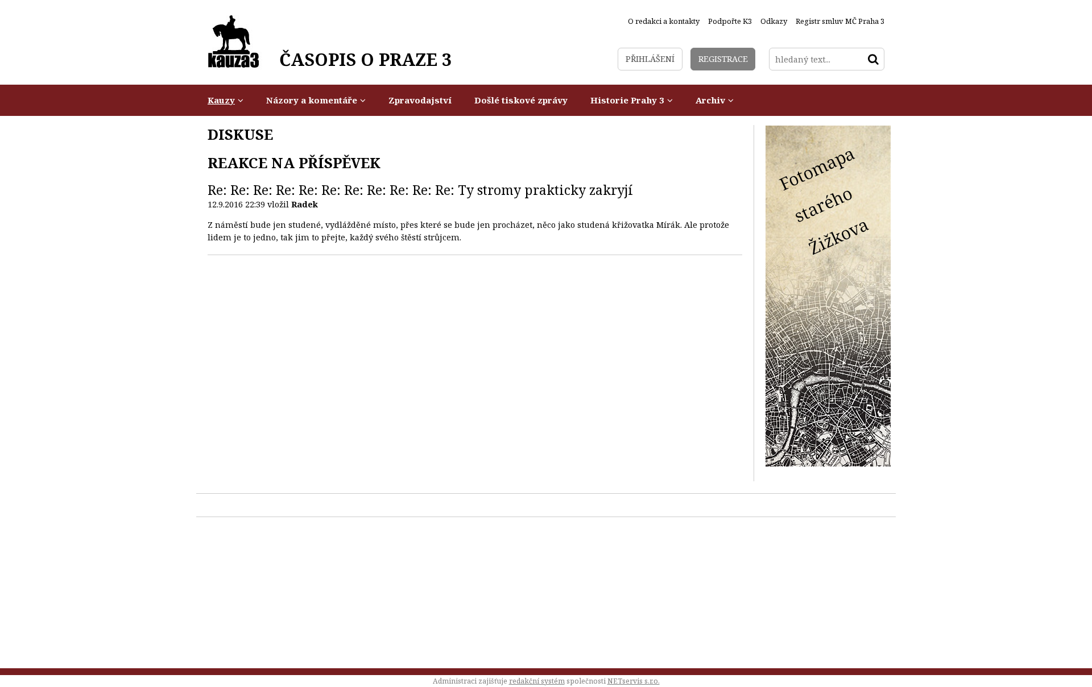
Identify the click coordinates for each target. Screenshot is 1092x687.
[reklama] (828, 463)
